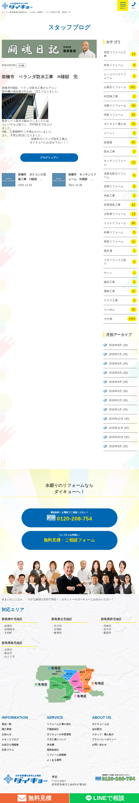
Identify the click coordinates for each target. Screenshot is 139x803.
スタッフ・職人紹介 (103, 734)
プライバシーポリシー (104, 739)
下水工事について (56, 739)
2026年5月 (115, 372)
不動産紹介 (53, 729)
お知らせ (7, 734)
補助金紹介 (53, 749)
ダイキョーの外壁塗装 (59, 734)
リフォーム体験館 (56, 754)
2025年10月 (116, 437)
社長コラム (8, 749)
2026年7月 (115, 354)
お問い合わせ (99, 744)
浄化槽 (50, 744)
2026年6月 (115, 363)
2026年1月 (115, 409)
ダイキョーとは (100, 724)
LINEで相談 (109, 798)
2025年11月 (116, 427)
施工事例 (7, 729)
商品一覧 (7, 724)
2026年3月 (115, 391)
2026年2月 (115, 400)
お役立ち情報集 (10, 744)
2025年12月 (116, 418)
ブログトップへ (49, 157)
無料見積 (39, 798)
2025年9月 (115, 446)
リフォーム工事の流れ (59, 724)
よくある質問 (54, 760)
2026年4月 (115, 381)
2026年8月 (115, 345)
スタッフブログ (10, 739)
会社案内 (97, 729)
